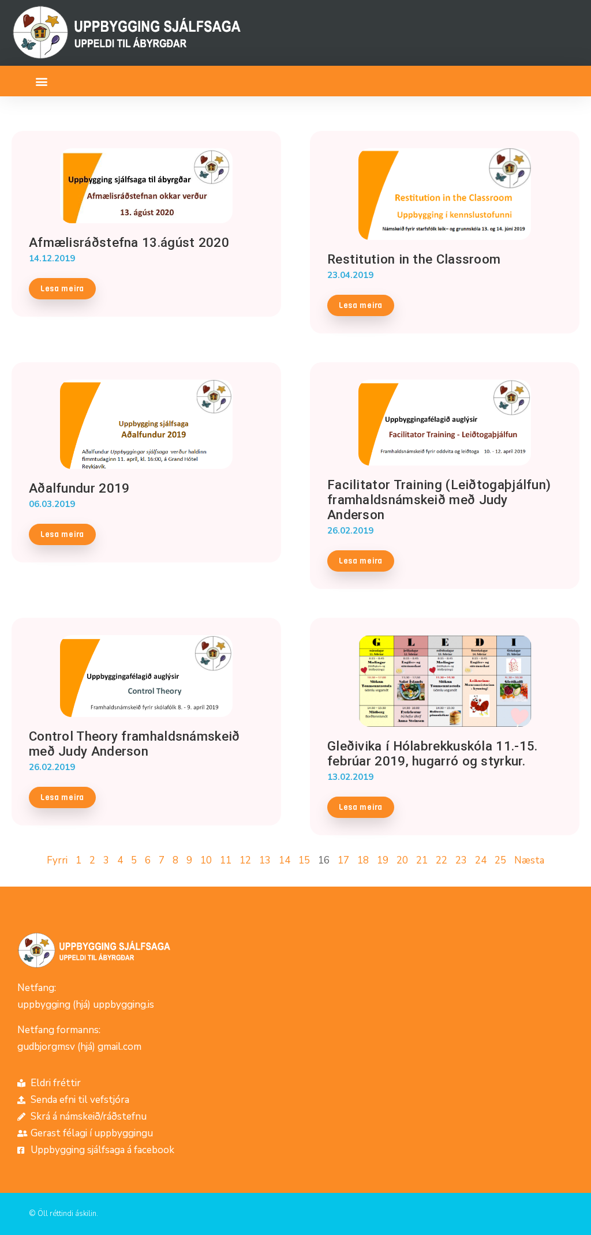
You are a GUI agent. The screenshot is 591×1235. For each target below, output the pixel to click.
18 (363, 860)
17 (343, 860)
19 (382, 860)
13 (265, 860)
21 (422, 860)
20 (402, 860)
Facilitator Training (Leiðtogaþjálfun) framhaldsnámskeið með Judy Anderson (439, 499)
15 (304, 860)
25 (500, 860)
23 (461, 860)
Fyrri (57, 860)
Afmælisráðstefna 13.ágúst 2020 (129, 242)
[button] (41, 81)
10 (206, 860)
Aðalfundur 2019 (79, 488)
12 (245, 860)
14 (284, 860)
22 (441, 860)
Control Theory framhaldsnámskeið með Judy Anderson (134, 744)
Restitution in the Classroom (413, 258)
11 (225, 860)
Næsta (529, 860)
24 (481, 860)
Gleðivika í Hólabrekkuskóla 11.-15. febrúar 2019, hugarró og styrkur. (432, 753)
